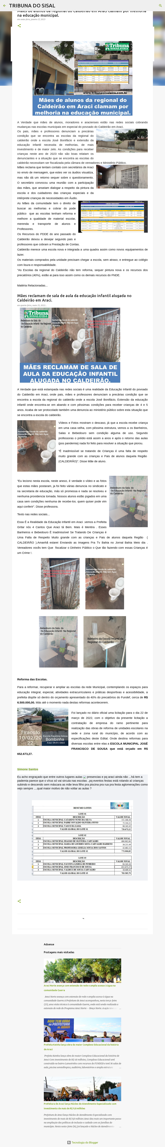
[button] (19, 26)
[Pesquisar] (160, 5)
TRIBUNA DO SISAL (32, 5)
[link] (27, 769)
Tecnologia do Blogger (84, 1142)
